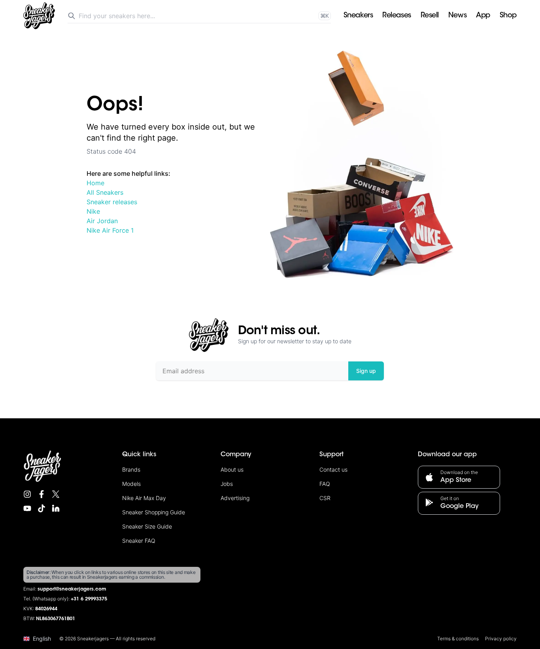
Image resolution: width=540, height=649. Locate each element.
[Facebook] (41, 494)
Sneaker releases (112, 202)
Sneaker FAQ (138, 540)
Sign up (366, 370)
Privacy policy (501, 638)
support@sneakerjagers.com (72, 589)
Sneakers (358, 15)
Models (131, 483)
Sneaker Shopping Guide (153, 512)
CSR (324, 498)
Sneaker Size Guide (147, 526)
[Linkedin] (56, 508)
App (483, 15)
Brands (131, 469)
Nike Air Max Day (144, 498)
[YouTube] (27, 508)
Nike (93, 211)
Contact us (333, 469)
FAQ (324, 483)
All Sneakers (105, 192)
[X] (56, 494)
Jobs (227, 483)
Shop (508, 15)
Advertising (235, 498)
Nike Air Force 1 (110, 230)
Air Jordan (102, 221)
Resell (430, 15)
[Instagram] (27, 494)
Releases (396, 15)
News (457, 15)
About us (232, 469)
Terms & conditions (458, 638)
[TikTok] (41, 508)
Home (95, 183)
